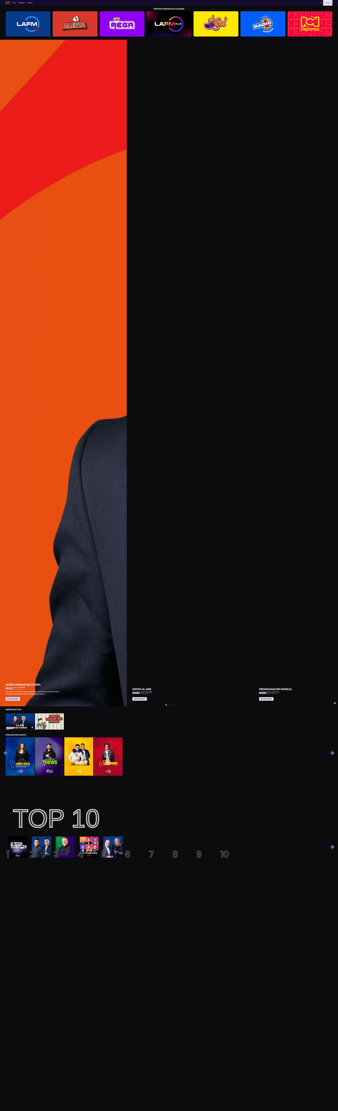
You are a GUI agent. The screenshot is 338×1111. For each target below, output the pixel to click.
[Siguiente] (332, 847)
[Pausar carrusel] (335, 703)
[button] (321, 3)
